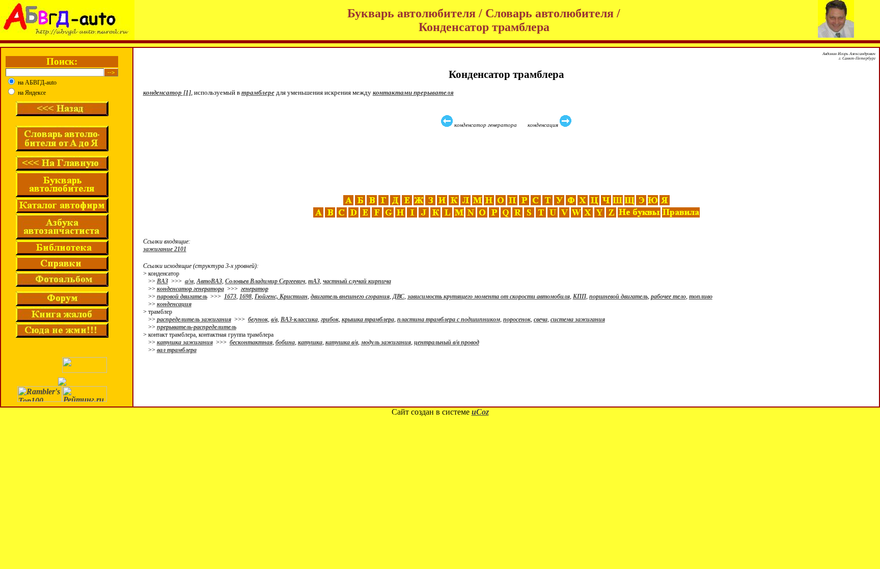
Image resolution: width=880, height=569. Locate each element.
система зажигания (578, 319)
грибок (330, 319)
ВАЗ (162, 281)
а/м (189, 281)
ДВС (398, 296)
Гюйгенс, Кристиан (281, 296)
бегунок (258, 319)
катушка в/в (341, 342)
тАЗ (314, 281)
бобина (285, 342)
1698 (245, 296)
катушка (310, 342)
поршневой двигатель (618, 296)
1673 (230, 296)
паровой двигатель (182, 296)
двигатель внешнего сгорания (350, 296)
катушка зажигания (185, 342)
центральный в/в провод (446, 342)
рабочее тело (668, 296)
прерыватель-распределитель (196, 327)
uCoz (480, 412)
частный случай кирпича (357, 281)
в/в (274, 319)
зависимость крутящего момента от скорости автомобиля (488, 296)
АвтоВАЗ (209, 281)
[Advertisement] (508, 161)
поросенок (517, 319)
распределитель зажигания (194, 319)
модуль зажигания (386, 342)
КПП (579, 296)
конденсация (174, 304)
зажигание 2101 (164, 249)
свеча (540, 319)
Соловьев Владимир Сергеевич (265, 281)
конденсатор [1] (167, 92)
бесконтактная (251, 342)
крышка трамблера (368, 319)
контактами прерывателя (413, 92)
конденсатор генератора (190, 288)
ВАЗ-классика (299, 319)
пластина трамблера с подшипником (448, 319)
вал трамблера (177, 350)
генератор (254, 288)
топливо (700, 296)
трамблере (257, 92)
